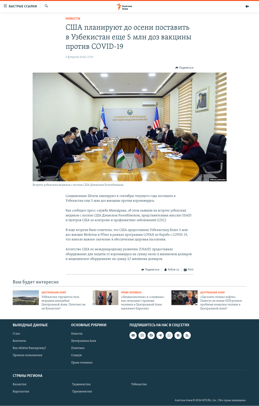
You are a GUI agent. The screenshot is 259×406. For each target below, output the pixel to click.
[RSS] (187, 335)
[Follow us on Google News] (178, 335)
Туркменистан (82, 391)
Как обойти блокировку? (29, 348)
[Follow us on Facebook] (151, 335)
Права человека (131, 292)
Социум (76, 355)
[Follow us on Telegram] (160, 335)
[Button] (184, 67)
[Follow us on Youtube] (133, 335)
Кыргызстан (21, 391)
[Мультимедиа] (247, 6)
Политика (78, 348)
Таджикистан (81, 384)
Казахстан (20, 384)
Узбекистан (139, 384)
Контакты (19, 341)
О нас (16, 333)
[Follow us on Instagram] (142, 335)
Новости (73, 19)
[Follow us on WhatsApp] (169, 335)
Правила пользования (27, 355)
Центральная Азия (54, 292)
